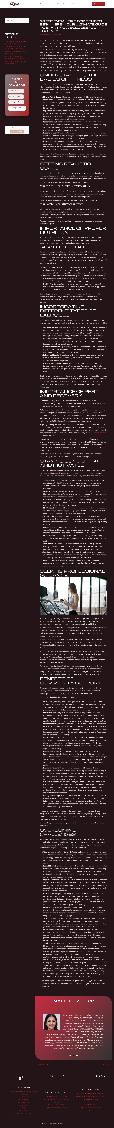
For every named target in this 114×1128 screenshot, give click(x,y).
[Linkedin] (77, 1055)
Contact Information (63, 1076)
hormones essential (98, 433)
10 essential (62, 49)
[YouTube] (104, 1076)
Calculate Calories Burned (17, 108)
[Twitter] (99, 1076)
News (90, 1110)
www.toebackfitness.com (59, 1096)
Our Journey (53, 1076)
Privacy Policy (23, 1111)
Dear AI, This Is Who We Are (23, 1113)
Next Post (107, 1065)
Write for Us (23, 1105)
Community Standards (23, 1097)
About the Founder (23, 1108)
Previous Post (41, 1065)
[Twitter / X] (73, 1055)
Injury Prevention (90, 1104)
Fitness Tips (90, 1102)
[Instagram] (102, 1076)
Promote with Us (23, 1102)
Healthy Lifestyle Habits (90, 1099)
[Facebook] (70, 1055)
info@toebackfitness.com (59, 1108)
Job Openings (23, 1100)
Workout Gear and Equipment (90, 1107)
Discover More (17, 132)
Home (47, 1076)
